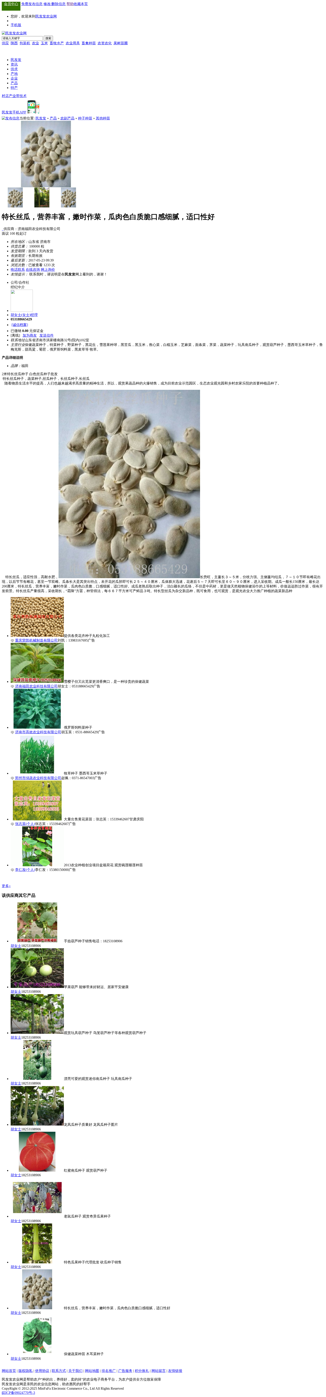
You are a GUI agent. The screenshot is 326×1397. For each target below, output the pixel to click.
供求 (14, 69)
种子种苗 (85, 118)
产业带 (14, 96)
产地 (14, 74)
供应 (5, 43)
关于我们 (75, 1371)
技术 (23, 96)
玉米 (44, 43)
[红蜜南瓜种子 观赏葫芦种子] (37, 1170)
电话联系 (18, 269)
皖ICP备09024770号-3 (18, 1393)
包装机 (25, 43)
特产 (14, 88)
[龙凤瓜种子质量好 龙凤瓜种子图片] (37, 1124)
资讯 (14, 64)
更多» (6, 886)
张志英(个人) (25, 824)
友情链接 (175, 1371)
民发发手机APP (14, 112)
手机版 (16, 25)
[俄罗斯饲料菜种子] (37, 727)
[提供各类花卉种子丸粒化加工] (37, 636)
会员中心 (11, 4)
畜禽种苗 (89, 43)
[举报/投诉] (3, 229)
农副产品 (67, 118)
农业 (35, 43)
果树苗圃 (121, 43)
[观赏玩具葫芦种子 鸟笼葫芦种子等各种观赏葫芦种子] (37, 1033)
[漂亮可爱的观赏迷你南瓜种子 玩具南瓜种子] (37, 1079)
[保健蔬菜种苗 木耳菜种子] (37, 1354)
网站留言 (158, 1371)
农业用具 (73, 43)
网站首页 (9, 1371)
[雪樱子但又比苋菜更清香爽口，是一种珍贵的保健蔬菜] (37, 681)
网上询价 (48, 269)
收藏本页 (81, 4)
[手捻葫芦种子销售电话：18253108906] (37, 941)
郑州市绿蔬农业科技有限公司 (38, 778)
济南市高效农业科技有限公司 (38, 732)
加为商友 (30, 335)
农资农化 (105, 43)
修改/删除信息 (54, 4)
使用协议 (42, 1371)
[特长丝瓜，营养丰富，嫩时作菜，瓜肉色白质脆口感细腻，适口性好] (37, 1308)
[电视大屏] (4, 49)
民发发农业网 (46, 16)
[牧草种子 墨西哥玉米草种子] (37, 773)
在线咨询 (33, 269)
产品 (14, 83)
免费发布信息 (32, 4)
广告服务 (125, 1371)
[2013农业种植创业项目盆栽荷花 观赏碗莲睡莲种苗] (37, 865)
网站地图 (92, 1371)
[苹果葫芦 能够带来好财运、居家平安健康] (37, 987)
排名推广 (109, 1371)
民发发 (16, 60)
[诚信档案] (20, 325)
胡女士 (16, 946)
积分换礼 (142, 1371)
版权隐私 (25, 1371)
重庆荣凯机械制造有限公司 (36, 640)
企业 (14, 78)
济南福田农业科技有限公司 (36, 686)
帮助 (70, 4)
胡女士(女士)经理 (24, 315)
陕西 (14, 43)
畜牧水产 (57, 43)
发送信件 (46, 335)
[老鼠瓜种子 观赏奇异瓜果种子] (37, 1216)
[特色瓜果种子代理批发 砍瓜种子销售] (37, 1262)
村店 (5, 96)
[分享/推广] (2, 229)
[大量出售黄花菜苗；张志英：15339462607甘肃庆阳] (37, 819)
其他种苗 (103, 118)
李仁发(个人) (25, 870)
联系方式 (59, 1371)
